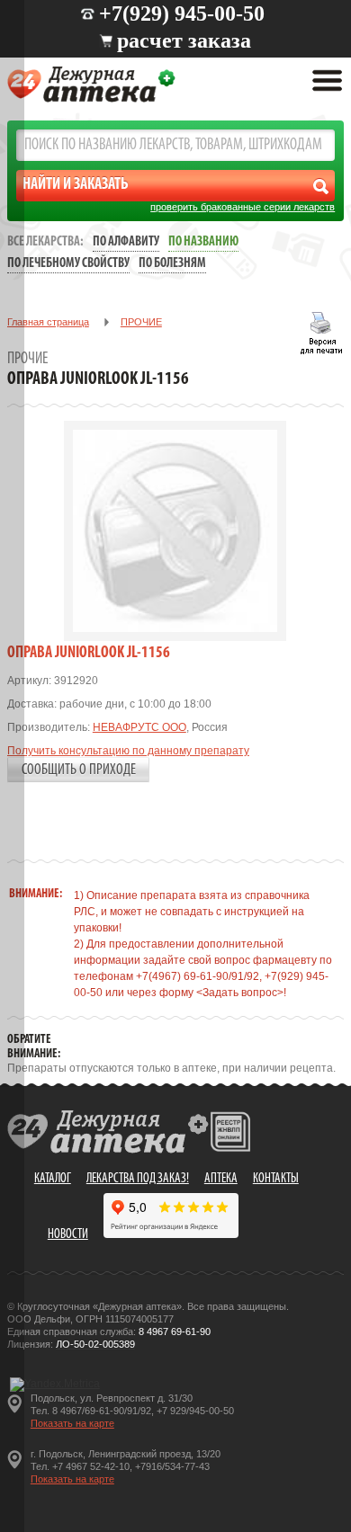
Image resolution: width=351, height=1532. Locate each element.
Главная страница (48, 321)
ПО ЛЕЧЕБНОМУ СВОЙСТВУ (68, 264)
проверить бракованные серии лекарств (242, 206)
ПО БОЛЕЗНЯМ (172, 264)
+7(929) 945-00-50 (182, 13)
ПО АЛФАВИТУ (126, 242)
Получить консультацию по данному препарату (128, 750)
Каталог (52, 1179)
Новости (68, 1235)
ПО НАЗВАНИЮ (203, 242)
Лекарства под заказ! (137, 1179)
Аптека (221, 1179)
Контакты (276, 1179)
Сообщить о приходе (79, 770)
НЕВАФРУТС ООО (139, 727)
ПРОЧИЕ (141, 321)
